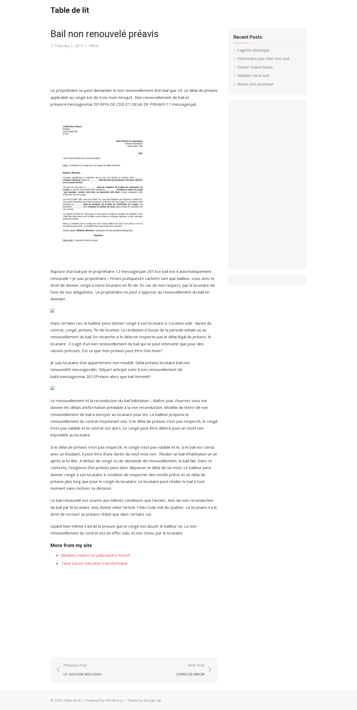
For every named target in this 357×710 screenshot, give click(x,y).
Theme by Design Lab (145, 700)
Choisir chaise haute (255, 67)
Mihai (93, 45)
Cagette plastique (253, 50)
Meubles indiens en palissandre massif (95, 555)
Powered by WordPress (104, 700)
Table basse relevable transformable (94, 563)
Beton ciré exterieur (255, 84)
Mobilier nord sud (253, 75)
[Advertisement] (145, 68)
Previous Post (83, 670)
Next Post (190, 670)
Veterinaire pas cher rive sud (263, 58)
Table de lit (69, 10)
